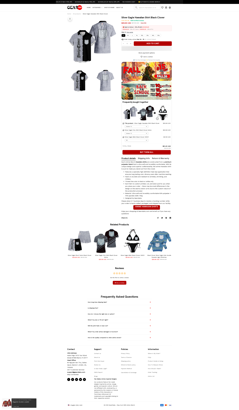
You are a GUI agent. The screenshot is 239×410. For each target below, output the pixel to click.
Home (69, 14)
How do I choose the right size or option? (101, 314)
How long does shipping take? (97, 302)
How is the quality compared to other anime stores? (104, 337)
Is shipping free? (93, 308)
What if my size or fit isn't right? (98, 320)
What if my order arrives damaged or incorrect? (103, 331)
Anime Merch (130, 162)
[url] (76, 372)
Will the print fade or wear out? (98, 325)
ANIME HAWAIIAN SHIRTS (146, 206)
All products (77, 14)
